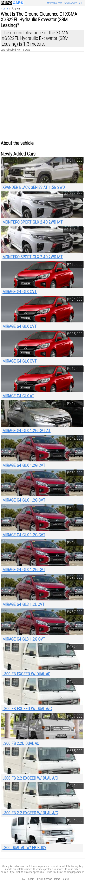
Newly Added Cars (73, 3)
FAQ (24, 879)
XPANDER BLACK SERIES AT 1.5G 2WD (33, 187)
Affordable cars (54, 3)
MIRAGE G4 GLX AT (18, 395)
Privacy (39, 879)
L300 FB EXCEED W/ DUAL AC (26, 673)
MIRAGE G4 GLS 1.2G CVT (23, 639)
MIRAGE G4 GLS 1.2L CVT (23, 604)
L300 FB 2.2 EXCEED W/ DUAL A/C (30, 778)
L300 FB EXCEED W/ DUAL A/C (27, 708)
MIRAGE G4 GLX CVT (19, 291)
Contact (66, 879)
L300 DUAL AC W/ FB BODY (24, 847)
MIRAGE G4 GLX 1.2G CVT (23, 465)
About (31, 879)
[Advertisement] (42, 96)
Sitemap (48, 879)
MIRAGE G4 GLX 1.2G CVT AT (26, 430)
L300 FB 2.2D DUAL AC (20, 743)
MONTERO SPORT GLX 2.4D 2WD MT (32, 222)
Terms (57, 879)
